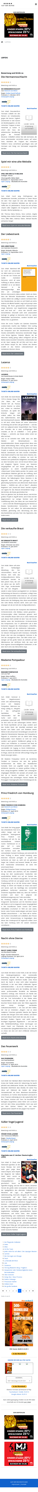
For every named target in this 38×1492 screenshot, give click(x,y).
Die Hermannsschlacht (14, 76)
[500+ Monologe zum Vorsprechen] (19, 1324)
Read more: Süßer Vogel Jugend (14, 1234)
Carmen (6, 1254)
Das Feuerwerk (9, 1046)
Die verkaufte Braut (12, 528)
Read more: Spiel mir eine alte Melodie (16, 225)
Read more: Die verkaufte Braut (14, 651)
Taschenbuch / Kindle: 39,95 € (19, 1392)
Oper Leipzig (5, 181)
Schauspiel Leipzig (7, 97)
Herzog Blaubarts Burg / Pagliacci (15, 1268)
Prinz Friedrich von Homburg (17, 793)
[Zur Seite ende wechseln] (33, 1291)
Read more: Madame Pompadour (14, 784)
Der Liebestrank (10, 234)
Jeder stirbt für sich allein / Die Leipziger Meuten (20, 1251)
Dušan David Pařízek (13, 93)
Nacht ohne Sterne (12, 938)
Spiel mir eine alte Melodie (16, 161)
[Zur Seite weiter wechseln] (29, 1291)
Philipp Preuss (11, 809)
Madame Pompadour (13, 659)
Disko (6, 1244)
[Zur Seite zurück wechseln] (6, 1291)
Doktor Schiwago (10, 1279)
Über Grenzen (9, 1275)
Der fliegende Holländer (12, 1242)
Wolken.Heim (8, 1284)
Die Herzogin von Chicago (13, 1256)
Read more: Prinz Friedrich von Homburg (17, 930)
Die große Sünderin (10, 1286)
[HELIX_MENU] (36, 4)
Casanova (7, 1265)
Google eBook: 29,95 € (19, 1394)
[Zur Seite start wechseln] (3, 1291)
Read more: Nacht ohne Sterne (13, 1038)
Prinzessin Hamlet (10, 1282)
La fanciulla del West (11, 1261)
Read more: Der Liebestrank (12, 354)
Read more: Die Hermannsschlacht (14, 153)
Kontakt (23, 1484)
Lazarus (5, 362)
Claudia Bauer (11, 1138)
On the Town (8, 1249)
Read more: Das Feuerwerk (12, 1113)
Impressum (15, 1484)
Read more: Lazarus (9, 520)
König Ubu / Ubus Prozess (13, 1277)
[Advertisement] (19, 67)
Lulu (5, 1263)
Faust (6, 1258)
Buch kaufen (32, 108)
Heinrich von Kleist (10, 91)
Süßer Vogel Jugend (12, 1121)
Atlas (6, 1247)
